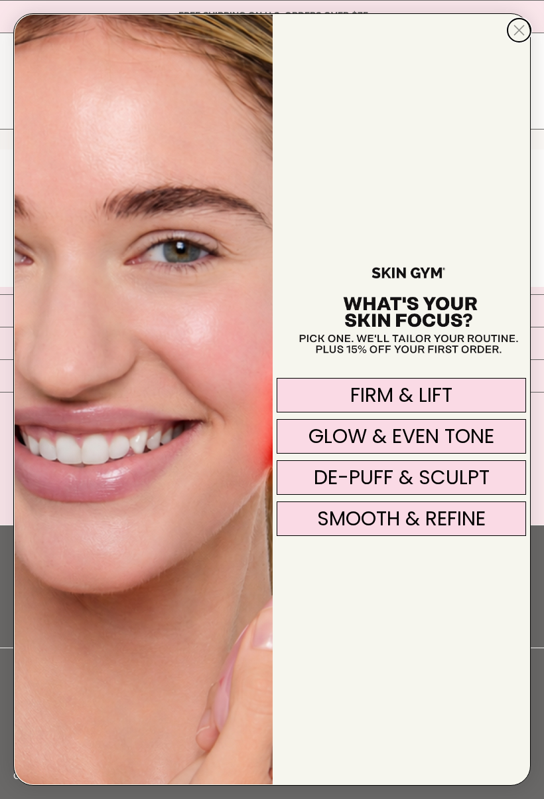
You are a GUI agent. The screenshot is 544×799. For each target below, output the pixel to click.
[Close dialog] (519, 30)
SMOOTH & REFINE (401, 518)
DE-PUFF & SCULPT (402, 477)
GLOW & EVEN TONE (401, 436)
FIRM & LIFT (401, 395)
